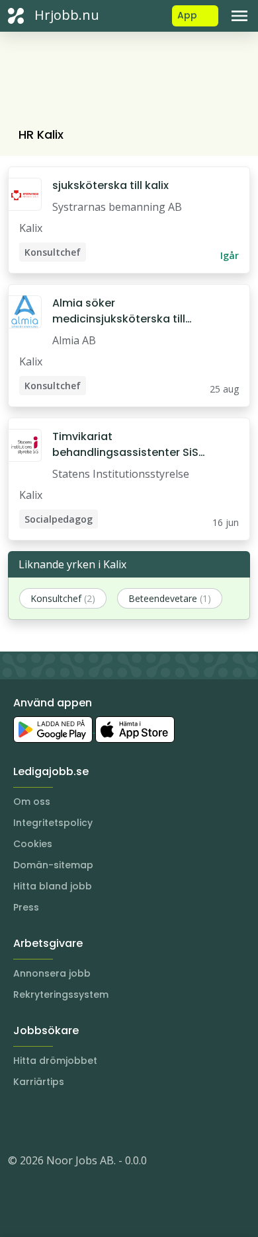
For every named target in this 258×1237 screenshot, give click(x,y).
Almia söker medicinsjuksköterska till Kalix (118, 311)
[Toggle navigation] (239, 15)
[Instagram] (18, 1120)
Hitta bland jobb (52, 886)
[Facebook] (71, 1120)
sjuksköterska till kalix (110, 185)
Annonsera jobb (52, 973)
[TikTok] (97, 1120)
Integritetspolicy (53, 822)
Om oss (31, 801)
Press (26, 907)
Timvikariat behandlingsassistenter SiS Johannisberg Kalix (125, 445)
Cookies (32, 843)
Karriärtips (38, 1081)
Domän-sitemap (53, 865)
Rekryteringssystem (60, 994)
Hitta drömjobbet (55, 1060)
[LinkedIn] (45, 1120)
